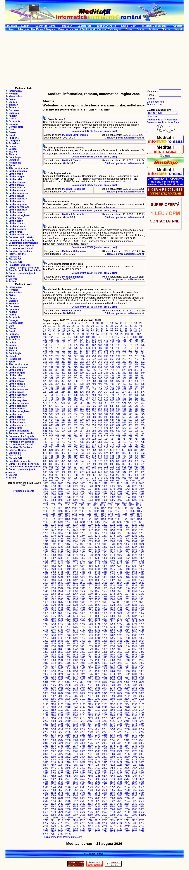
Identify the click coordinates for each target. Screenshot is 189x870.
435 (100, 389)
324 (45, 372)
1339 (45, 549)
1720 (68, 624)
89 (73, 334)
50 (88, 328)
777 (112, 444)
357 (142, 375)
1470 (82, 574)
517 (81, 403)
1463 (134, 571)
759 (106, 442)
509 (136, 400)
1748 (68, 629)
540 (118, 406)
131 (112, 339)
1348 (112, 549)
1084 (127, 497)
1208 (112, 522)
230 (94, 356)
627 (130, 419)
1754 (112, 629)
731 (142, 436)
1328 (68, 546)
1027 (119, 486)
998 (112, 480)
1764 (82, 632)
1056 (127, 491)
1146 (67, 511)
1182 (125, 516)
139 (57, 342)
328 (69, 372)
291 (51, 367)
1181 (117, 516)
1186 (53, 519)
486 (100, 397)
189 (51, 350)
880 (118, 461)
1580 (68, 596)
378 (63, 381)
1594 (68, 599)
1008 (82, 483)
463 (63, 395)
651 (69, 425)
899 (130, 464)
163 (100, 345)
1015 (134, 483)
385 (106, 381)
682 (51, 430)
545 (45, 408)
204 (142, 350)
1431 (105, 566)
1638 (82, 607)
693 (118, 430)
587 (94, 414)
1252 (127, 530)
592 (124, 414)
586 (87, 414)
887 (57, 464)
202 (130, 350)
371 (124, 378)
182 (112, 348)
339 (136, 372)
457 (130, 392)
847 (124, 455)
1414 (82, 563)
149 (118, 342)
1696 (97, 618)
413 (69, 386)
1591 (45, 599)
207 (57, 353)
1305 (105, 541)
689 (94, 430)
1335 (119, 546)
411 (57, 386)
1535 (45, 588)
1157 (45, 513)
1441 (75, 569)
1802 (53, 640)
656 (100, 425)
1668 (97, 613)
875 (87, 461)
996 (100, 480)
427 (51, 389)
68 (73, 331)
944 (94, 472)
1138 (110, 508)
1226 (141, 524)
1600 (112, 599)
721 (81, 436)
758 (100, 442)
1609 (75, 602)
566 (69, 411)
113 (105, 337)
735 (63, 439)
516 (75, 403)
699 (51, 433)
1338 (141, 546)
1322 (126, 544)
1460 (112, 571)
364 (81, 378)
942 (81, 472)
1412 (67, 563)
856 (75, 458)
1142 (139, 508)
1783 (119, 635)
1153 (117, 511)
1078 (82, 497)
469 (100, 395)
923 (69, 469)
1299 (60, 541)
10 (97, 323)
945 (100, 472)
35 (116, 326)
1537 (60, 588)
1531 (119, 585)
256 (45, 361)
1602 (127, 599)
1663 (60, 613)
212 (87, 353)
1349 (119, 549)
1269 (45, 535)
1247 (90, 530)
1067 (105, 494)
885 (45, 464)
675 (112, 428)
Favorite (63, 29)
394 (57, 384)
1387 (90, 558)
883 (136, 461)
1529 (105, 585)
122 (57, 339)
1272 (68, 535)
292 (57, 367)
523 (118, 403)
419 (106, 386)
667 (63, 428)
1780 (97, 635)
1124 (109, 505)
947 (112, 472)
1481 (60, 577)
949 (124, 472)
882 (130, 461)
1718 (53, 624)
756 (87, 442)
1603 (134, 599)
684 (63, 430)
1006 (68, 483)
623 (106, 419)
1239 (134, 527)
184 (124, 348)
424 (136, 386)
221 (142, 353)
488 (112, 397)
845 (112, 455)
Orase (129, 29)
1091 (75, 500)
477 (45, 397)
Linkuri (178, 29)
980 (106, 477)
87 (64, 334)
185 (130, 348)
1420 (126, 563)
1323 (134, 544)
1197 (132, 519)
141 (69, 342)
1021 (75, 486)
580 (51, 414)
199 (112, 350)
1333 (105, 546)
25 (68, 326)
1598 (97, 599)
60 (136, 328)
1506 (141, 580)
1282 (141, 535)
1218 (82, 524)
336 (118, 372)
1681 (90, 616)
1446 (112, 569)
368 (106, 378)
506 (118, 400)
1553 (75, 591)
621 (94, 419)
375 (45, 381)
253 (130, 359)
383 (94, 381)
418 (99, 386)
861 (106, 458)
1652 (82, 610)
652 (75, 425)
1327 (60, 546)
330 (81, 372)
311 (69, 370)
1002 (139, 480)
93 (92, 334)
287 (130, 364)
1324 (141, 544)
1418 (112, 563)
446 (63, 392)
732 (45, 439)
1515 (104, 582)
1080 (97, 497)
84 (49, 334)
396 (69, 384)
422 (124, 386)
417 (93, 386)
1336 (127, 546)
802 (57, 450)
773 (87, 444)
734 (57, 439)
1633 (45, 607)
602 (81, 417)
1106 (81, 502)
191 (63, 350)
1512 (82, 582)
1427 (75, 566)
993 (81, 480)
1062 (68, 494)
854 (63, 458)
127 (87, 339)
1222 (112, 524)
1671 (119, 613)
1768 (112, 632)
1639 (90, 607)
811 (112, 450)
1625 (90, 605)
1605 (45, 602)
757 (94, 442)
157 (63, 345)
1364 (127, 552)
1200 (53, 522)
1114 (138, 502)
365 (87, 378)
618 (75, 419)
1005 (60, 483)
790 (87, 447)
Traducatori (88, 29)
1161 (74, 513)
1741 (119, 627)
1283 (45, 538)
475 (136, 395)
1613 (104, 602)
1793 (90, 638)
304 (130, 367)
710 (118, 433)
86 (59, 334)
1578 (53, 596)
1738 (97, 627)
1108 (96, 502)
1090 (68, 500)
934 (136, 469)
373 (136, 378)
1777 (75, 635)
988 (51, 480)
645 (136, 422)
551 (81, 408)
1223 (119, 524)
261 (75, 361)
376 (51, 381)
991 (69, 480)
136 (142, 339)
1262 (97, 533)
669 (75, 428)
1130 (53, 508)
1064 (82, 494)
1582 (82, 596)
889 (69, 464)
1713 (119, 621)
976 (81, 477)
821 (69, 453)
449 (81, 392)
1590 (141, 596)
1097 (119, 500)
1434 (127, 566)
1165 (103, 513)
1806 (82, 640)
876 (94, 461)
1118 (66, 505)
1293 (119, 538)
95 (102, 334)
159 (75, 345)
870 (57, 461)
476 (142, 395)
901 (142, 464)
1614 (112, 602)
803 (63, 450)
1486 (97, 577)
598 (57, 417)
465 (75, 395)
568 (81, 411)
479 (57, 397)
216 (112, 353)
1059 (45, 494)
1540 (82, 588)
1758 (141, 629)
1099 (134, 500)
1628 (112, 605)
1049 (75, 491)
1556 (97, 591)
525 (130, 403)
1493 (45, 580)
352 (112, 375)
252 (124, 359)
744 (118, 439)
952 (142, 472)
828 (112, 453)
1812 (126, 640)
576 (130, 411)
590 (112, 414)
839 (75, 455)
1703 (45, 621)
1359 (90, 552)
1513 (90, 582)
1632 (141, 605)
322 (136, 370)
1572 (112, 593)
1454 (68, 571)
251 (118, 359)
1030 (141, 486)
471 (112, 395)
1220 (97, 524)
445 (57, 392)
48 (78, 328)
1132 (67, 508)
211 (81, 353)
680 (142, 428)
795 (118, 447)
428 (57, 389)
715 (45, 436)
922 (63, 469)
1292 (112, 538)
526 (136, 403)
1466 (53, 574)
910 (94, 466)
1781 (105, 635)
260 (69, 361)
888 (63, 464)
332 (94, 372)
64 (54, 331)
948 (118, 472)
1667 (90, 613)
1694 (82, 618)
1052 (97, 491)
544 (142, 406)
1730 (141, 624)
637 (87, 422)
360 (57, 378)
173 (57, 348)
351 (106, 375)
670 (81, 428)
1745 (45, 629)
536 (94, 406)
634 (69, 422)
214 (99, 353)
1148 (81, 511)
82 (140, 331)
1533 (134, 585)
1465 (45, 574)
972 (57, 477)
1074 (53, 497)
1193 (103, 519)
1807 (90, 640)
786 (63, 447)
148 (112, 342)
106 (63, 337)
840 (81, 455)
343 (57, 375)
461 (51, 395)
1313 (60, 544)
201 (124, 350)
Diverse (165, 29)
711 (124, 433)
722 (87, 436)
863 (118, 458)
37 (126, 326)
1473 (105, 574)
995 (94, 480)
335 (112, 372)
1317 (90, 544)
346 (75, 375)
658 (112, 425)
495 (51, 400)
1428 (82, 566)
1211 (134, 522)
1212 (141, 522)
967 (130, 475)
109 (81, 337)
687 (81, 430)
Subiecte (153, 29)
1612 (97, 602)
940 (69, 472)
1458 (97, 571)
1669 (105, 613)
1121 (88, 505)
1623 (75, 605)
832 (136, 453)
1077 (75, 497)
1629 (119, 605)
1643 (119, 607)
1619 (45, 605)
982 (118, 477)
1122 (95, 505)
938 (57, 472)
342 (51, 375)
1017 (45, 486)
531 (63, 406)
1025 (105, 486)
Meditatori (75, 29)
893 (94, 464)
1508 (53, 582)
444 (51, 392)
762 (124, 442)
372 (130, 378)
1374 (97, 555)
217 (118, 353)
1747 (60, 629)
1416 (97, 563)
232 (106, 356)
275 (57, 364)
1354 (53, 552)
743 (112, 439)
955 (57, 475)
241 (57, 359)
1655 (105, 610)
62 (44, 331)
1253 (134, 530)
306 (142, 367)
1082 (112, 497)
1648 (53, 610)
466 (81, 395)
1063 (75, 494)
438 (118, 389)
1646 (141, 607)
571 (100, 411)
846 (118, 455)
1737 (90, 627)
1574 (127, 593)
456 (124, 392)
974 (69, 477)
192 (69, 350)
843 (100, 455)
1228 (53, 527)
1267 (134, 533)
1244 (68, 530)
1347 (105, 549)
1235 (105, 527)
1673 (134, 613)
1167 (117, 513)
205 (45, 353)
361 (63, 378)
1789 (60, 638)
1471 (90, 574)
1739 (105, 627)
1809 (105, 640)
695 (130, 430)
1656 (112, 610)
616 (63, 419)
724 (100, 436)
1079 (90, 497)
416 (87, 386)
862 (112, 458)
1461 (119, 571)
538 (106, 406)
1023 (90, 486)
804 (69, 450)
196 (94, 350)
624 (112, 419)
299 (100, 367)
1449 (134, 569)
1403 (105, 560)
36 (121, 326)
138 (51, 342)
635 (75, 422)
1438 (53, 569)
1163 (89, 513)
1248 (97, 530)
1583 (90, 596)
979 (100, 477)
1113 (131, 502)
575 (124, 411)
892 (87, 464)
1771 (134, 632)
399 (87, 384)
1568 (82, 593)
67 (68, 331)
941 (75, 472)
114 (111, 337)
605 (100, 417)
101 (132, 334)
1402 (97, 560)
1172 (53, 516)
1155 (132, 511)
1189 (74, 519)
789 (81, 447)
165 (112, 345)
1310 (141, 541)
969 (142, 475)
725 (106, 436)
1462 (127, 571)
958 (75, 475)
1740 (112, 627)
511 (45, 403)
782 (142, 444)
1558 (112, 591)
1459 (105, 571)
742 (106, 439)
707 (100, 433)
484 (87, 397)
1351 (134, 549)
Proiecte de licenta (23, 491)
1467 (60, 574)
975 (75, 477)
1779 (90, 635)
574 (118, 411)
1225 (134, 524)
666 (57, 428)
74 (102, 331)
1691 (60, 618)
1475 (119, 574)
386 (112, 381)
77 (116, 331)
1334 (112, 546)
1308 (127, 541)
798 (136, 447)
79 (126, 331)
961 (94, 475)
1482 (68, 577)
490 (124, 397)
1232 (82, 527)
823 (81, 453)
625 (118, 419)
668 (69, 428)
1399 (75, 560)
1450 (141, 569)
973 (63, 477)
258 (57, 361)
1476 (127, 574)
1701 (134, 618)
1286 (68, 538)
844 (106, 455)
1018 (53, 486)
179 (94, 348)
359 (51, 378)
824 (87, 453)
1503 (119, 580)
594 (136, 414)
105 (57, 337)
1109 (103, 502)
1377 (119, 555)
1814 (141, 640)
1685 (119, 616)
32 (102, 326)
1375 (105, 555)
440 (130, 389)
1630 (127, 605)
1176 (81, 516)
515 (69, 403)
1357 (75, 552)
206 (51, 353)
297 (87, 367)
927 (94, 469)
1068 (112, 494)
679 (136, 428)
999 (118, 480)
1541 (90, 588)
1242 (53, 530)
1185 (45, 519)
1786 (141, 635)
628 (136, 419)
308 (51, 370)
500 (81, 400)
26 (73, 326)
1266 (127, 533)
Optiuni (141, 29)
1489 (119, 577)
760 (112, 442)
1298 (53, 541)
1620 (53, 605)
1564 (53, 593)
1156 (139, 511)
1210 (126, 522)
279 (81, 364)
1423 (45, 566)
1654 (97, 610)
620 (87, 419)
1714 (126, 621)
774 (94, 444)
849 (136, 455)
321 (130, 370)
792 (100, 447)
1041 (119, 488)
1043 (134, 488)
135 (136, 339)
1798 (127, 638)
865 (130, 458)
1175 (74, 516)
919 (45, 469)
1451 (45, 571)
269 (124, 361)
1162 (81, 513)
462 (57, 395)
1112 (124, 502)
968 (136, 475)
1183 (132, 516)
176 (75, 348)
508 (130, 400)
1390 (112, 558)
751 (57, 442)
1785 (134, 635)
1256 (53, 533)
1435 (134, 566)
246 (87, 359)
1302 (82, 541)
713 (136, 433)
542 (130, 406)
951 (136, 472)
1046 (53, 491)
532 (69, 406)
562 (45, 411)
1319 (104, 544)
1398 (68, 560)
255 (142, 359)
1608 (68, 602)
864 (124, 458)
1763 (75, 632)
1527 (90, 585)
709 (112, 433)
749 (45, 442)
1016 (141, 483)
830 (124, 453)
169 (136, 345)
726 (112, 436)
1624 (82, 605)
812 (118, 450)
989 (57, 480)
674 (106, 428)
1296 (141, 538)
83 (44, 334)
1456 (82, 571)
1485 (90, 577)
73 (97, 331)
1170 (139, 513)
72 (92, 331)
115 (117, 337)
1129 (45, 508)
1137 (103, 508)
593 (130, 414)
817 (45, 453)
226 (69, 356)
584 (75, 414)
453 (106, 392)
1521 (45, 585)
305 (136, 367)
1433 (119, 566)
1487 (105, 577)
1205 (90, 522)
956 (63, 475)
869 (51, 461)
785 (57, 447)
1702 (141, 618)
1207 (104, 522)
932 (124, 469)
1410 (53, 563)
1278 (112, 535)
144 (87, 342)
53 (102, 328)
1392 (127, 558)
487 (106, 397)
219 (130, 353)
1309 (134, 541)
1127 (131, 505)
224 (57, 356)
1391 (119, 558)
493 (142, 397)
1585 (105, 596)
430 (69, 389)
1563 (45, 593)
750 (51, 442)
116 (123, 337)
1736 (82, 627)
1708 (82, 621)
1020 (68, 486)
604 (94, 417)
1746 (53, 629)
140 (63, 342)
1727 (119, 624)
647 (45, 425)
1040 (112, 488)
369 (112, 378)
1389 (105, 558)
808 (94, 450)
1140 (125, 508)
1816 (53, 643)
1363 (119, 552)
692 (112, 430)
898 (124, 464)
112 (99, 337)
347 (81, 375)
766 (45, 444)
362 (69, 378)
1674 (141, 613)
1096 (112, 500)
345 (69, 375)
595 (142, 414)
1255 (45, 533)
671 (87, 428)
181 (106, 348)
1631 (134, 605)
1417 (104, 563)
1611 (90, 602)
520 (99, 403)
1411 (60, 563)
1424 (53, 566)
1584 (97, 596)
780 (130, 444)
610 (130, 417)
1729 (134, 624)
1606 (53, 602)
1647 (45, 610)
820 (63, 453)
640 (106, 422)
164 (106, 345)
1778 (82, 635)
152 (136, 342)
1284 (53, 538)
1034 (68, 488)
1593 (60, 599)
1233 (90, 527)
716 (51, 436)
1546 (127, 588)
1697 (105, 618)
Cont (133, 25)
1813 (134, 640)
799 (142, 447)
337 (124, 372)
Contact (177, 25)
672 (94, 428)
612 (142, 417)
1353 (45, 552)
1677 (60, 616)
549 (69, 408)
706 (94, 433)
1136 (96, 508)
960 (87, 475)
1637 (75, 607)
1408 (141, 560)
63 (49, 331)
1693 (75, 618)
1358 (82, 552)
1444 (97, 569)
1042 (127, 488)
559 (130, 408)
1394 (141, 558)
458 (136, 392)
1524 (68, 585)
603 (87, 417)
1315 (75, 544)
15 (121, 323)
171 (45, 348)
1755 (119, 629)
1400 (82, 560)
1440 (68, 569)
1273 (75, 535)
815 (136, 450)
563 (51, 411)
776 (106, 444)
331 (87, 372)
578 (142, 411)
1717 (45, 624)
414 (75, 386)
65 (59, 331)
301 (112, 367)
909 (87, 466)
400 (94, 384)
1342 (68, 549)
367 (100, 378)
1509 (60, 582)
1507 (45, 582)
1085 (134, 497)
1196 (125, 519)
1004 (53, 483)
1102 (53, 502)
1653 (90, 610)
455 (118, 392)
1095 (105, 500)
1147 (74, 511)
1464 (141, 571)
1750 (82, 629)
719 (69, 436)
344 (63, 375)
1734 (68, 627)
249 (106, 359)
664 (45, 428)
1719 (60, 624)
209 (69, 353)
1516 (112, 582)
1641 (105, 607)
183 (118, 348)
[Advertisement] (94, 59)
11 (102, 323)
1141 (132, 508)
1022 (82, 486)
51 (92, 328)
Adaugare (23, 29)
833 (142, 453)
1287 (75, 538)
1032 (53, 488)
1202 (67, 522)
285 (118, 364)
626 (124, 419)
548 (63, 408)
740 (94, 439)
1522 (53, 585)
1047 (60, 491)
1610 (82, 602)
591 (118, 414)
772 (81, 444)
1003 (45, 483)
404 (118, 384)
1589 (134, 596)
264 (94, 361)
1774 (53, 635)
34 (112, 326)
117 (128, 337)
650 (63, 425)
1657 (119, 610)
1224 (127, 524)
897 (118, 464)
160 (81, 345)
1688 (141, 616)
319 (118, 370)
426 (45, 389)
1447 (119, 569)
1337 (134, 546)
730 (136, 436)
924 (75, 469)
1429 (90, 566)
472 (118, 395)
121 (51, 339)
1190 (81, 519)
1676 (53, 616)
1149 (89, 511)
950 (130, 472)
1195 (117, 519)
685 (69, 430)
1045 (45, 491)
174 (63, 348)
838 (69, 455)
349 (94, 375)
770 (69, 444)
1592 (53, 599)
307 (45, 370)
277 (69, 364)
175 (69, 348)
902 (45, 466)
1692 (68, 618)
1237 (119, 527)
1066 (97, 494)
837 (63, 455)
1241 (45, 530)
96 (107, 334)
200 (118, 350)
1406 (127, 560)
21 (49, 326)
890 (75, 464)
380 (75, 381)
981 (112, 477)
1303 (90, 541)
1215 (60, 524)
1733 (60, 627)
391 (142, 381)
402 (106, 384)
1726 (112, 624)
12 (107, 323)
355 (130, 375)
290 (45, 367)
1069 (119, 494)
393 (51, 384)
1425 (60, 566)
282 (100, 364)
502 (94, 400)
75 (107, 331)
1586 (112, 596)
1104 (67, 502)
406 (130, 384)
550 (75, 408)
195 (87, 350)
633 (63, 422)
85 (54, 334)
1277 (105, 535)
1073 (45, 497)
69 (78, 331)
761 (118, 442)
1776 (68, 635)
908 (81, 466)
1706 (68, 621)
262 (81, 361)
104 (51, 337)
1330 (82, 546)
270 (130, 361)
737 (75, 439)
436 (106, 389)
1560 (127, 591)
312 (75, 370)
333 (100, 372)
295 (75, 367)
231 (100, 356)
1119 (74, 505)
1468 (68, 574)
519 (93, 403)
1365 (134, 552)
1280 (127, 535)
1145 (60, 511)
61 (140, 328)
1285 (60, 538)
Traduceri (67, 25)
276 (63, 364)
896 (112, 464)
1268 (141, 533)
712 (130, 433)
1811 (119, 640)
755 (81, 442)
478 (51, 397)
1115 (45, 505)
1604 (141, 599)
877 (100, 461)
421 (118, 386)
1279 (119, 535)
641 (112, 422)
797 (130, 447)
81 (136, 331)
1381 (45, 558)
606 (106, 417)
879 (112, 461)
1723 (90, 624)
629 (142, 419)
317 (106, 370)
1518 (126, 582)
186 (136, 348)
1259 (75, 533)
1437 (45, 569)
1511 (75, 582)
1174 (67, 516)
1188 (67, 519)
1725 (105, 624)
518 (87, 403)
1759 (45, 632)
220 (136, 353)
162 (94, 345)
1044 (141, 488)
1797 (119, 638)
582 (63, 414)
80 (131, 331)
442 (142, 389)
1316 (82, 544)
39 (136, 326)
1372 (82, 555)
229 (87, 356)
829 (118, 453)
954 (51, 475)
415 (81, 386)
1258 (68, 533)
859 (94, 458)
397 (75, 384)
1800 (141, 638)
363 (75, 378)
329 (75, 372)
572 (106, 411)
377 (57, 381)
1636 (68, 607)
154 (45, 345)
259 (63, 361)
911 (99, 466)
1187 (60, 519)
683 (57, 430)
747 (136, 439)
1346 (97, 549)
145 (94, 342)
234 (118, 356)
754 (75, 442)
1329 (75, 546)
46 (68, 328)
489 (118, 397)
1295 (134, 538)
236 (130, 356)
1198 (139, 519)
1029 (134, 486)
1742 (127, 627)
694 (124, 430)
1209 (119, 522)
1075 (60, 497)
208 (63, 353)
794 (112, 447)
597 (51, 417)
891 (81, 464)
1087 (45, 500)
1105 (74, 502)
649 (57, 425)
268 (118, 361)
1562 (141, 591)
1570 (97, 593)
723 (94, 436)
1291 (105, 538)
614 (51, 419)
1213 (45, 524)
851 (45, 458)
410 (51, 386)
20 (44, 326)
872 (69, 461)
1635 (60, 607)
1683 (105, 616)
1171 (45, 516)
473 (124, 395)
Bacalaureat (84, 25)
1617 (134, 602)
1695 (90, 618)
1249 (105, 530)
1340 (53, 549)
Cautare (101, 29)
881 (124, 461)
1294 (127, 538)
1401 (90, 560)
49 (83, 328)
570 (94, 411)
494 (45, 400)
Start (11, 29)
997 (106, 480)
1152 (110, 511)
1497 (75, 580)
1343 (75, 549)
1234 (97, 527)
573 (112, 411)
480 (63, 397)
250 (112, 359)
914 (118, 466)
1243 (60, 530)
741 (100, 439)
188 (45, 350)
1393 (134, 558)
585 (81, 414)
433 (87, 389)
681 (45, 430)
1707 (75, 621)
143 (81, 342)
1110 (110, 502)
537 (100, 406)
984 (130, 477)
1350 (127, 549)
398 (81, 384)
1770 (127, 632)
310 (63, 370)
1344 (82, 549)
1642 (112, 607)
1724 (97, 624)
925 (81, 469)
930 (112, 469)
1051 (90, 491)
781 (136, 444)
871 (63, 461)
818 (51, 453)
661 (130, 425)
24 (64, 326)
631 (51, 422)
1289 (90, 538)
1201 (60, 522)
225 (63, 356)
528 (45, 406)
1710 (97, 621)
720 (75, 436)
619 (81, 419)
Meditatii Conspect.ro (154, 25)
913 (112, 466)
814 (130, 450)
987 (45, 480)
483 (81, 397)
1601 (119, 599)
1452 (53, 571)
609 (124, 417)
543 (136, 406)
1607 (60, 602)
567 (75, 411)
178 (87, 348)
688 (87, 430)
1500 (97, 580)
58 (126, 328)
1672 (127, 613)
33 (107, 326)
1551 (60, 591)
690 (100, 430)
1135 (89, 508)
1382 (53, 558)
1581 (75, 596)
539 (112, 406)
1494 (53, 580)
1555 (90, 591)
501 (87, 400)
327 (63, 372)
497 (63, 400)
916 (130, 466)
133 (124, 339)
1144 (53, 511)
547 (57, 408)
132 (118, 339)
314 (87, 370)
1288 (82, 538)
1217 (75, 524)
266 (106, 361)
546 (51, 408)
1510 (68, 582)
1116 (52, 505)
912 (106, 466)
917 (136, 466)
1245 (75, 530)
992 (75, 480)
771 (75, 444)
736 (69, 439)
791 (94, 447)
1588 (127, 596)
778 (118, 444)
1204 (82, 522)
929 (106, 469)
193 (75, 350)
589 (106, 414)
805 (75, 450)
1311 (45, 544)
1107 (89, 502)
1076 (68, 497)
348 (87, 375)
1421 (134, 563)
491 (130, 397)
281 (94, 364)
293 (63, 367)
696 (136, 430)
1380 (141, 555)
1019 (60, 486)
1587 (119, 596)
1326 (53, 546)
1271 (60, 535)
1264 (112, 533)
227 (75, 356)
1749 (75, 629)
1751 (90, 629)
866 (136, 458)
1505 (134, 580)
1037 (90, 488)
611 (136, 417)
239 (45, 359)
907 (75, 466)
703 (75, 433)
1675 (45, 616)
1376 (112, 555)
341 (45, 375)
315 (93, 370)
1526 (82, 585)
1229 (60, 527)
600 (69, 417)
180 (100, 348)
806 (81, 450)
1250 (112, 530)
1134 (81, 508)
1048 (68, 491)
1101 (45, 502)
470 (106, 395)
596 (45, 417)
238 (142, 356)
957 (69, 475)
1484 (82, 577)
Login (124, 25)
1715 (134, 621)
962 (100, 475)
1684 (112, 616)
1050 (82, 491)
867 (142, 458)
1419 (119, 563)
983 (124, 477)
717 (57, 436)
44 (59, 328)
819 (57, 453)
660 (124, 425)
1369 (60, 555)
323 (142, 370)
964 (112, 475)
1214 (53, 524)
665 (51, 428)
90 (78, 334)
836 (57, 455)
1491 (134, 577)
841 (87, 455)
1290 (97, 538)
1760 (53, 632)
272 (142, 361)
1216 (68, 524)
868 (45, 461)
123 (63, 339)
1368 (53, 555)
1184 (139, 516)
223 (51, 356)
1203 (75, 522)
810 (106, 450)
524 (124, 403)
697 (142, 430)
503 (100, 400)
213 (93, 353)
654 (87, 425)
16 (126, 323)
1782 (112, 635)
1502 (112, 580)
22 (54, 326)
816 (142, 450)
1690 (53, 618)
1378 (127, 555)
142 (75, 342)
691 (106, 430)
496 (57, 400)
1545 (119, 588)
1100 (141, 500)
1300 (68, 541)
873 (75, 461)
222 (45, 356)
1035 (75, 488)
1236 (112, 527)
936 (45, 472)
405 (124, 384)
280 (87, 364)
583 (69, 414)
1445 (105, 569)
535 (87, 406)
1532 (127, 585)
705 (87, 433)
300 (106, 367)
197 (100, 350)
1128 (138, 505)
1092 (82, 500)
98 (116, 334)
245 (81, 359)
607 (112, 417)
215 (106, 353)
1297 (45, 541)
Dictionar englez (106, 25)
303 (124, 367)
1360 (97, 552)
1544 (112, 588)
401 (100, 384)
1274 (82, 535)
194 (81, 350)
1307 (119, 541)
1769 (119, 632)
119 (140, 337)
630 (45, 422)
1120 (81, 505)
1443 (90, 569)
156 (57, 345)
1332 (97, 546)
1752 (97, 629)
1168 (125, 513)
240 (51, 359)
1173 (60, 516)
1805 (75, 640)
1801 (45, 640)
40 (140, 326)
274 (51, 364)
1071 (134, 494)
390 (136, 381)
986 (142, 477)
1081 (105, 497)
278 (75, 364)
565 (63, 411)
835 (51, 455)
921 (57, 469)
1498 (82, 580)
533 (75, 406)
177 (81, 348)
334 (106, 372)
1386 (82, 558)
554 (100, 408)
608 (118, 417)
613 (45, 419)
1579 (60, 596)
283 (106, 364)
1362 (112, 552)
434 (94, 389)
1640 (97, 607)
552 (87, 408)
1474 (112, 574)
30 (92, 326)
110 (87, 337)
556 (112, 408)
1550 (53, 591)
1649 (60, 610)
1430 (97, 566)
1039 (105, 488)
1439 (60, 569)
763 (130, 442)
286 (124, 364)
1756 (127, 629)
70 (83, 331)
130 (106, 339)
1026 (112, 486)
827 (106, 453)
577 (136, 411)
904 (57, 466)
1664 (68, 613)
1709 (90, 621)
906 (69, 466)
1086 (141, 497)
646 (142, 422)
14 (116, 323)
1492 (141, 577)
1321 (119, 544)
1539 (75, 588)
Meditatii (12, 25)
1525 (75, 585)
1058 (141, 491)
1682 (97, 616)
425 (142, 386)
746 (130, 439)
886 (51, 464)
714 (142, 433)
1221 (105, 524)
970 (45, 477)
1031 (45, 488)
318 (112, 370)
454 (112, 392)
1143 (45, 511)
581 (57, 414)
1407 (134, 560)
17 (131, 323)
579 (45, 414)
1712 (112, 621)
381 (81, 381)
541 (124, 406)
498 (69, 400)
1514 (97, 582)
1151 (103, 511)
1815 (45, 643)
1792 (82, 638)
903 (51, 466)
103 (45, 337)
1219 (90, 524)
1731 (45, 627)
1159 (60, 513)
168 (130, 345)
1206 (97, 522)
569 (87, 411)
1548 (141, 588)
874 (81, 461)
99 (121, 334)
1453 (60, 571)
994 (87, 480)
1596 (82, 599)
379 (69, 381)
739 (87, 439)
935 (142, 469)
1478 (141, 574)
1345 (90, 549)
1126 (124, 505)
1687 (134, 616)
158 (69, 345)
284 (112, 364)
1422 (141, 563)
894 (100, 464)
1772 (141, 632)
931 (118, 469)
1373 (90, 555)
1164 (96, 513)
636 (81, 422)
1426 (68, 566)
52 (97, 328)
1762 (68, 632)
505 (112, 400)
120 (45, 339)
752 (63, 442)
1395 (45, 560)
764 (136, 442)
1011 (105, 483)
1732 (53, 627)
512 (51, 403)
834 (45, 455)
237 (136, 356)
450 (87, 392)
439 (124, 389)
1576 (141, 593)
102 (139, 334)
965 (118, 475)
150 (124, 342)
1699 (119, 618)
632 (57, 422)
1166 (110, 513)
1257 (60, 533)
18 (135, 323)
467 (87, 395)
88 (68, 334)
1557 (105, 591)
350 (100, 375)
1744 (141, 627)
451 (94, 392)
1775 (60, 635)
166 (118, 345)
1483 (75, 577)
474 (130, 395)
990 (63, 480)
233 (112, 356)
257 (51, 361)
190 (57, 350)
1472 (97, 574)
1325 (45, 546)
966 (124, 475)
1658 (127, 610)
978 (94, 477)
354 (124, 375)
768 (57, 444)
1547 (134, 588)
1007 (75, 483)
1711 (105, 621)
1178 (96, 516)
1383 (60, 558)
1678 (68, 616)
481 (69, 397)
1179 (103, 516)
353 (118, 375)
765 (142, 442)
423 (130, 386)
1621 (60, 605)
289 (142, 364)
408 (142, 384)
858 (87, 458)
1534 (141, 585)
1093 (90, 500)
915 (124, 466)
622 (100, 419)
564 (57, 411)
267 (112, 361)
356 (136, 375)
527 (142, 403)
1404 (112, 560)
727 (118, 436)
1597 (90, 599)
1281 (134, 535)
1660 (141, 610)
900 (136, 464)
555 (106, 408)
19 (140, 323)
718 (63, 436)
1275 (90, 535)
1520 (141, 582)
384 (100, 381)
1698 (112, 618)
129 (100, 339)
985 (136, 477)
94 (97, 334)
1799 (134, 638)
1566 (68, 593)
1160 (67, 513)
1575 (134, 593)
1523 (60, 585)
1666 (82, 613)
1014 (126, 483)
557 (118, 408)
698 (45, 433)
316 (99, 370)
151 (130, 342)
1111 (117, 502)
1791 (75, 638)
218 (124, 353)
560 (136, 408)
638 (94, 422)
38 (131, 326)
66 (64, 331)
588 (100, 414)
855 (69, 458)
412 (63, 386)
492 (136, 397)
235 (124, 356)
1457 (90, 571)
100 (126, 334)
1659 (134, 610)
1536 (53, 588)
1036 (82, 488)
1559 (119, 591)
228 (81, 356)
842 (94, 455)
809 (100, 450)
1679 (75, 616)
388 (124, 381)
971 (51, 477)
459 (142, 392)
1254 (141, 530)
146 (100, 342)
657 (106, 425)
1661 (45, 613)
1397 (60, 560)
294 (69, 367)
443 (45, 392)
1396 (53, 560)
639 (100, 422)
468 (94, 395)
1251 (119, 530)
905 (63, 466)
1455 (75, 571)
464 (69, 395)
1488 (112, 577)
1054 (112, 491)
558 (124, 408)
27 (78, 326)
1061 (60, 494)
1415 (90, 563)
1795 (105, 638)
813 (124, 450)
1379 (134, 555)
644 (130, 422)
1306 (112, 541)
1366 (141, 552)
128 (94, 339)
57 (121, 328)
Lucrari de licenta (45, 25)
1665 (75, 613)
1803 (60, 640)
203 (136, 350)
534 (81, 406)
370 (118, 378)
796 (124, 447)
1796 (112, 638)
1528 (97, 585)
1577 (45, 596)
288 (136, 364)
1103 (60, 502)
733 (51, 439)
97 (112, 334)
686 (75, 430)
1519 (134, 582)
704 (81, 433)
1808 (97, 640)
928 (100, 469)
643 (124, 422)
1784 (127, 635)
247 (94, 359)
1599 (105, 599)
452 (100, 392)
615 (57, 419)
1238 (127, 527)
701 (63, 433)
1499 (90, 580)
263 (87, 361)
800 (45, 450)
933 (130, 469)
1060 (53, 494)
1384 (68, 558)
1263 (105, 533)
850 (142, 455)
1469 (75, 574)
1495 (60, 580)
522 (112, 403)
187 (142, 348)
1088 (53, 500)
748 (142, 439)
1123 (102, 505)
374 (142, 378)
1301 (75, 541)
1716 (141, 621)
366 (94, 378)
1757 (134, 629)
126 (81, 339)
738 (81, 439)
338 (130, 372)
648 (51, 425)
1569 (90, 593)
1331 (90, 546)
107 (69, 337)
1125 (117, 505)
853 (57, 458)
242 (63, 359)
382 (87, 381)
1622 (68, 605)
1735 (75, 627)
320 (124, 370)
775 (100, 444)
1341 (60, 549)
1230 (68, 527)
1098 (127, 500)
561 (142, 408)
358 (45, 378)
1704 (53, 621)
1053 (105, 491)
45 (64, 328)
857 (81, 458)
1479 (45, 577)
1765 (90, 632)
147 (106, 342)
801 (51, 450)
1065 (90, 494)
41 (44, 328)
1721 (75, 624)
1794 (97, 638)
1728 (127, 624)
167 (124, 345)
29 (88, 326)
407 (136, 384)
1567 (75, 593)
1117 (59, 505)
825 (94, 453)
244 (75, 359)
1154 (125, 511)
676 (118, 428)
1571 (105, 593)
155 (51, 345)
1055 (119, 491)
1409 (45, 563)
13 (111, 323)
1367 (45, 555)
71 (88, 331)
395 (63, 384)
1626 (97, 605)
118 (134, 337)
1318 (97, 544)
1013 (119, 483)
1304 (97, 541)
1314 (67, 544)
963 (106, 475)
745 (124, 439)
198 (106, 350)
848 (130, 455)
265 (100, 361)
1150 (96, 511)
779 (124, 444)
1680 (82, 616)
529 (51, 406)
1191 (89, 519)
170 (142, 345)
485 (94, 397)
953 (45, 475)
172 (51, 348)
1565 (60, 593)
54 (107, 328)
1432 (112, 566)
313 (81, 370)
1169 (132, 513)
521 (106, 403)
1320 (112, 544)
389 (130, 381)
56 (116, 328)
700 (57, 433)
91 (83, 334)
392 (45, 384)
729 (130, 436)
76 (112, 331)
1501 (105, 580)
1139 (117, 508)
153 (142, 342)
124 (69, 339)
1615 (119, 602)
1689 (45, 618)
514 (63, 403)
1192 (96, 519)
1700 (127, 618)
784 (51, 447)
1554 (82, 591)
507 (124, 400)
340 (142, 372)
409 (45, 386)
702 (69, 433)
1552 (68, 591)
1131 (60, 508)
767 (51, 444)
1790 (68, 638)
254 (136, 359)
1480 (53, 577)
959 (81, 475)
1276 (97, 535)
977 (87, 477)
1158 (53, 513)
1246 (82, 530)
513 (57, 403)
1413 (75, 563)
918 (142, 466)
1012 (112, 483)
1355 (60, 552)
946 (106, 472)
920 (51, 469)
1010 (97, 483)
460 (45, 395)
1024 (97, 486)
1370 (68, 555)
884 (142, 461)
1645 (134, 607)
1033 (60, 488)
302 (118, 367)
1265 (119, 533)
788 (75, 447)
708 (106, 433)
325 (51, 372)
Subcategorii (115, 29)
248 (100, 359)
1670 (112, 613)
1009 (90, 483)
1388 (97, 558)
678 (130, 428)
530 (57, 406)
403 (112, 384)
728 (124, 436)
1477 (134, 574)
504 (106, 400)
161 (87, 345)
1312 (53, 544)
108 (75, 337)
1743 (134, 627)
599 (63, 417)
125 (75, 339)
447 (69, 392)
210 (75, 353)
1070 (127, 494)
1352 (141, 549)
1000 (125, 480)
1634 (53, 607)
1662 (53, 613)
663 (142, 425)
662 (136, 425)
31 (97, 326)
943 (87, 472)
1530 (112, 585)
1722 (82, 624)
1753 (105, 629)
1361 (105, 552)
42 (49, 328)
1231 (75, 527)
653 (81, 425)
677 (124, 428)
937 (51, 472)
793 (106, 447)
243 (69, 359)
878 (106, 461)
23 (59, 326)
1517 (119, 582)
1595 (75, 599)
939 (63, 472)
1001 (132, 480)
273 (45, 364)
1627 (105, 605)
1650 (68, 610)
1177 (89, 516)
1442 (82, 569)
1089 (60, 500)
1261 (90, 533)
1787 (45, 638)
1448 (127, 569)
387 (118, 381)
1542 (97, 588)
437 (112, 389)
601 (75, 417)
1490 (127, 577)
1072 (141, 494)
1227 (45, 527)
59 (131, 328)
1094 (97, 500)
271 (136, 361)
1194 (110, 519)
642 (118, 422)
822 (75, 453)
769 (63, 444)
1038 (97, 488)
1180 (110, 516)
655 (94, 425)
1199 (45, 522)
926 (87, 469)
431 (75, 389)
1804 (68, 640)
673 (100, 428)
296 (81, 367)
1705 (60, 621)
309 (57, 370)
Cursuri (25, 25)
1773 (45, 635)
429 (63, 389)
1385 (75, 558)
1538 (68, 588)
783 (45, 447)
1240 (141, 527)
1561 (134, 591)
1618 (141, 602)
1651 (75, 610)
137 (45, 342)
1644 (127, 607)
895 (106, 464)
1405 (119, 560)
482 (75, 397)
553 (94, 408)
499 (75, 400)
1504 (127, 580)
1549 (45, 591)
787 (69, 447)
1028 (127, 486)
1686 (127, 616)
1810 (112, 640)
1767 (105, 632)
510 (142, 400)
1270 (53, 535)
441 (136, 389)
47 (73, 328)
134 (130, 339)
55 (112, 328)
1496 (68, 580)
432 (81, 389)
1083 (119, 497)
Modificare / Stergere (43, 29)
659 (118, 425)
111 (93, 337)
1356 (68, 552)
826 (100, 453)
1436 (141, 566)
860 (100, 458)
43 (54, 328)
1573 (119, 593)
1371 (75, 555)
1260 (82, 533)
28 (83, 326)
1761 (60, 632)
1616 (126, 602)
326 (57, 372)
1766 (97, 632)
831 (130, 453)
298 (94, 367)
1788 (53, 638)
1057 (134, 491)
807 (87, 450)
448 (75, 392)
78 (121, 331)
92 (88, 334)
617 (69, 419)
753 (69, 442)
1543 (105, 588)
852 (51, 458)
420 (112, 386)
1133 (74, 508)
